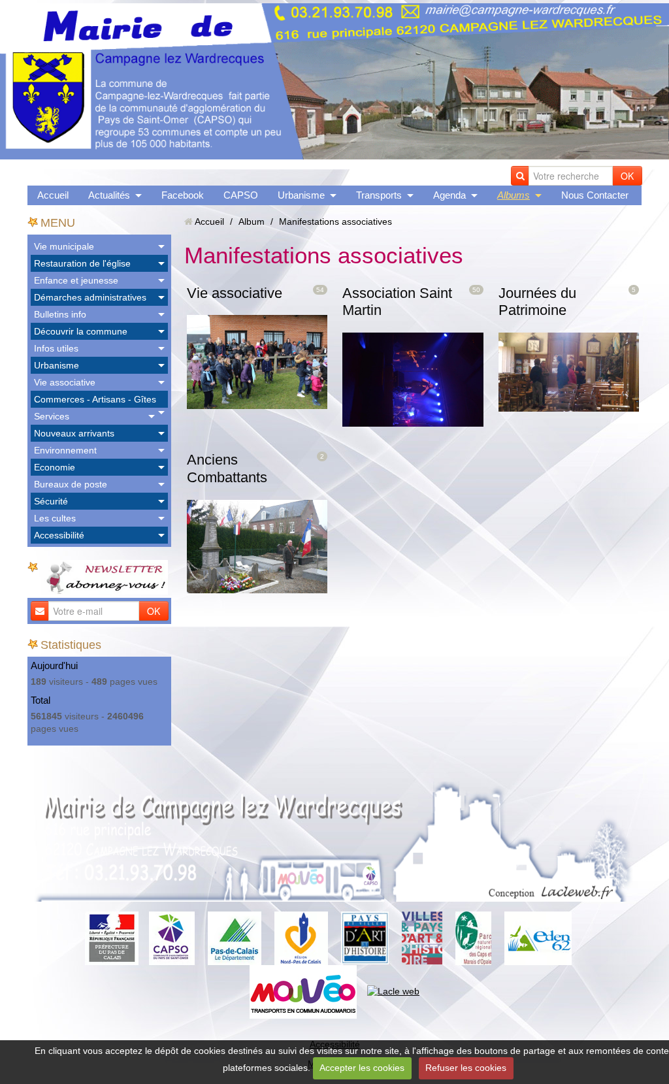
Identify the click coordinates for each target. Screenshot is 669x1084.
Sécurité (51, 501)
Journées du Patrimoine (537, 302)
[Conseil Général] (234, 937)
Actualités (109, 195)
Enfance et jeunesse (76, 280)
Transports (379, 195)
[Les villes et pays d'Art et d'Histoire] (422, 937)
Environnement (65, 450)
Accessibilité (59, 535)
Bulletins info (60, 314)
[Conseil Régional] (301, 937)
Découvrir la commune (80, 331)
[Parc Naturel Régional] (473, 937)
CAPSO (240, 195)
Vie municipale (64, 246)
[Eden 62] (538, 937)
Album (251, 221)
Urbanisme (301, 195)
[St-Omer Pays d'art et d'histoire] (365, 937)
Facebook (182, 195)
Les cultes (55, 518)
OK (627, 175)
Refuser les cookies (465, 1067)
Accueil (53, 195)
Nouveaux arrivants (74, 433)
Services (51, 416)
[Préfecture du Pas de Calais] (112, 937)
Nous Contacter (594, 195)
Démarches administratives (90, 297)
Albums (513, 195)
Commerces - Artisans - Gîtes (95, 399)
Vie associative (64, 382)
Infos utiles (56, 348)
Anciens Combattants (227, 468)
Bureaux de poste (70, 484)
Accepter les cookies (361, 1067)
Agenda (449, 195)
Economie (54, 467)
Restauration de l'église (82, 263)
